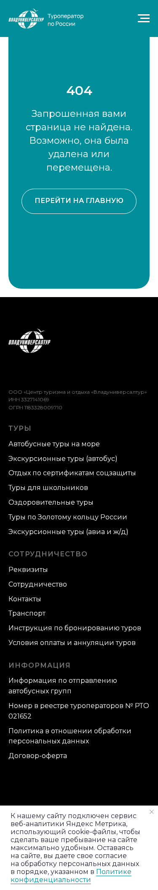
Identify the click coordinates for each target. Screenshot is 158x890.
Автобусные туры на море (54, 444)
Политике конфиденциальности (71, 876)
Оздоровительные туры (51, 502)
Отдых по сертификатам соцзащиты (72, 473)
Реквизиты (28, 570)
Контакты (24, 599)
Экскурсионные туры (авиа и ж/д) (68, 532)
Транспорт (27, 613)
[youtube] (69, 372)
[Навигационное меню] (144, 18)
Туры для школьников (48, 488)
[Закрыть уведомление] (151, 812)
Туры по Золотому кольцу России (67, 517)
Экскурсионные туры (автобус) (63, 459)
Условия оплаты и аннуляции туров (72, 643)
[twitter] (27, 372)
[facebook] (13, 372)
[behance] (41, 372)
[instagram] (55, 372)
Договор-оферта (37, 756)
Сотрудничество (37, 584)
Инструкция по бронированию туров (74, 628)
